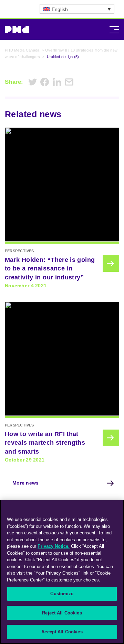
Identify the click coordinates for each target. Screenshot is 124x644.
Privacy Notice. (54, 546)
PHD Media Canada (22, 50)
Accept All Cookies (61, 631)
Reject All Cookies (62, 612)
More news (25, 483)
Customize (61, 593)
